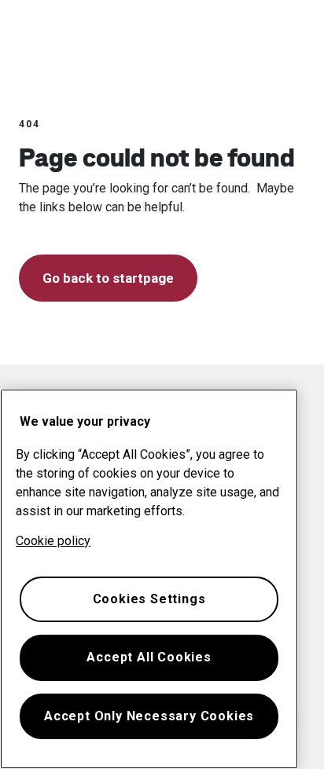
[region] (149, 579)
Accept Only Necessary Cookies (149, 716)
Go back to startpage (108, 278)
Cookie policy (53, 540)
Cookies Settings (149, 598)
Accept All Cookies (149, 657)
